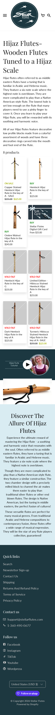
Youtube (12, 662)
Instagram (13, 650)
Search (7, 564)
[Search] (49, 15)
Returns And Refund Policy (21, 588)
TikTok (11, 656)
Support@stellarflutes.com (25, 619)
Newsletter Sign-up (16, 570)
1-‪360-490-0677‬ (19, 625)
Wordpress (14, 669)
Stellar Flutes (38, 700)
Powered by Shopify (27, 704)
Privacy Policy (12, 600)
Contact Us (10, 576)
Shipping (9, 582)
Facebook (13, 644)
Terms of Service (14, 594)
